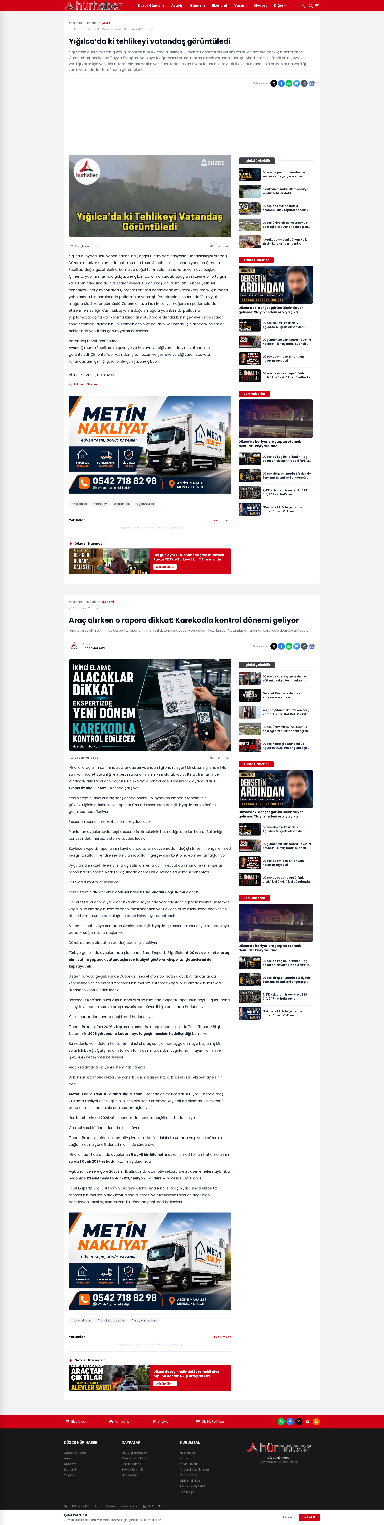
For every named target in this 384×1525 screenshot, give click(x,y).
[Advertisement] (192, 122)
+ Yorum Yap (222, 520)
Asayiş (177, 5)
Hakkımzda (187, 1453)
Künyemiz (122, 1421)
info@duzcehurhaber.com (118, 1506)
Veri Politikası (189, 1475)
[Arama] (310, 5)
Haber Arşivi (130, 1475)
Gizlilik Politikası (213, 1421)
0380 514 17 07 (79, 1506)
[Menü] (317, 5)
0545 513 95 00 (158, 1506)
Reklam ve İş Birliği (192, 1486)
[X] (298, 1421)
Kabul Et (309, 1517)
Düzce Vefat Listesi (135, 1458)
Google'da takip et (87, 246)
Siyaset (260, 5)
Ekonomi (219, 5)
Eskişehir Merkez (86, 384)
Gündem (197, 5)
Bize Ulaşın (79, 1421)
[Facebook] (290, 1421)
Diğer (278, 5)
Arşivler (164, 1421)
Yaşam (240, 5)
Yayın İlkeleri (188, 1464)
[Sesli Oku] (211, 246)
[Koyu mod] (304, 5)
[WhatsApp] (281, 1421)
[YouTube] (307, 1421)
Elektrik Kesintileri (133, 1470)
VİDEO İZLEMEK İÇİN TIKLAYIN (91, 375)
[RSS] (316, 1421)
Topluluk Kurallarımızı (194, 1470)
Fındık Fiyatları (131, 1464)
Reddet (288, 1517)
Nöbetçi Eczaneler (134, 1453)
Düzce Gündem (151, 5)
